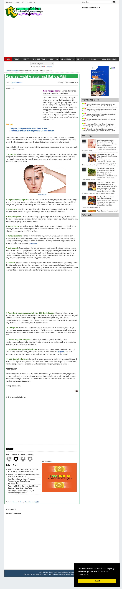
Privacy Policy (20, 2)
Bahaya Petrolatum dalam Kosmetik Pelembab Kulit (105, 141)
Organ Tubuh (66, 59)
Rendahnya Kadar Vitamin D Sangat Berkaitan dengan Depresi (21, 492)
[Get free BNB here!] (59, 491)
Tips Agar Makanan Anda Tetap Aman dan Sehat (105, 197)
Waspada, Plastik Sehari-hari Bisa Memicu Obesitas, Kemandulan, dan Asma (23, 487)
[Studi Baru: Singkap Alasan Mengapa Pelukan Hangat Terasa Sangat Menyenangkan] (92, 190)
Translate (49, 67)
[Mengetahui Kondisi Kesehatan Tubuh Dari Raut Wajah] (42, 192)
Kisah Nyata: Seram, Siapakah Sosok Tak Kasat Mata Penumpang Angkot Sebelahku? (98, 105)
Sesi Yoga (54, 59)
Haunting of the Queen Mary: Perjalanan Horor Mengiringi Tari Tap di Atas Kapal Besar (98, 125)
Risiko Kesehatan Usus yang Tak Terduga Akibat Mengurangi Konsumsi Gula (23, 470)
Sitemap (26, 59)
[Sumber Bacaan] (76, 391)
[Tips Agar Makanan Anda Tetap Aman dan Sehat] (92, 204)
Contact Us (31, 2)
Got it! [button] (97, 581)
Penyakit (80, 59)
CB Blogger (45, 574)
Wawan (15, 502)
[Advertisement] (61, 37)
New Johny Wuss (29, 574)
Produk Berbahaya (109, 59)
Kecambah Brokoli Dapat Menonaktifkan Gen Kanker (106, 169)
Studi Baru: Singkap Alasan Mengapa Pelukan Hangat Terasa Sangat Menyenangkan (21, 481)
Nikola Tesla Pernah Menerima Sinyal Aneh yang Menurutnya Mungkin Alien (99, 115)
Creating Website (65, 574)
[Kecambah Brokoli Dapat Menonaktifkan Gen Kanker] (92, 176)
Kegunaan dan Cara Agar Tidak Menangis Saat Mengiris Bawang (107, 156)
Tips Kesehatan (39, 59)
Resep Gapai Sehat (26, 502)
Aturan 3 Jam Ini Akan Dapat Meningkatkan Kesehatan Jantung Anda (24, 475)
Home (8, 59)
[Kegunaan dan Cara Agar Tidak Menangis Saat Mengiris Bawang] (92, 162)
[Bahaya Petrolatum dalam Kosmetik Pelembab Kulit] (92, 147)
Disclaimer (9, 2)
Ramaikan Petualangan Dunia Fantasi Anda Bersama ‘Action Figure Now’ (99, 110)
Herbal (92, 59)
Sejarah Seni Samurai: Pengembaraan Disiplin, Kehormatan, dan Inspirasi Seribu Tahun (98, 130)
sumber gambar (42, 194)
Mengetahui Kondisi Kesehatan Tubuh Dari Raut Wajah (36, 76)
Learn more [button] (83, 575)
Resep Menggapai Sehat (65, 572)
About (16, 59)
